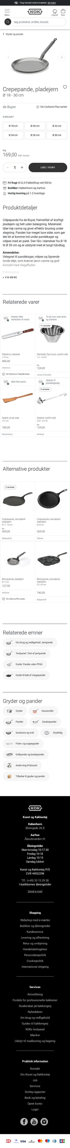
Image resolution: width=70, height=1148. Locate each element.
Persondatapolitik (35, 955)
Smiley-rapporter (35, 1092)
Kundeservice (35, 932)
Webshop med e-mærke (35, 920)
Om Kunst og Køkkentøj (35, 1074)
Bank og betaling (35, 1098)
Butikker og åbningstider (35, 926)
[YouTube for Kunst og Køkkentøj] (34, 1121)
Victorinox (6, 368)
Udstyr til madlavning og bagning (35, 1041)
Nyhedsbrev (35, 1012)
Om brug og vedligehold (35, 1017)
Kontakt (35, 1068)
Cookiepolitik (35, 961)
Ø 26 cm (35, 135)
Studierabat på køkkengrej (35, 1006)
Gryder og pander (14, 34)
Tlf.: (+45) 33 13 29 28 (35, 880)
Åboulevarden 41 (35, 839)
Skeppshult (6, 538)
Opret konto (35, 1103)
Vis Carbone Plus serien (53, 106)
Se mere (52, 3)
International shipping (35, 966)
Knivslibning (35, 994)
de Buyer (9, 107)
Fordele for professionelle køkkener (35, 1000)
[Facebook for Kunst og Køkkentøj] (24, 1121)
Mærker (35, 1035)
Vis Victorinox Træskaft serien (18, 374)
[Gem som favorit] (65, 87)
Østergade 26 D (35, 828)
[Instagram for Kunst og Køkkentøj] (44, 1121)
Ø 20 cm (35, 125)
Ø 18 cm (13, 125)
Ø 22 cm (56, 125)
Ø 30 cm (56, 135)
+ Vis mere (10, 277)
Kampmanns (7, 434)
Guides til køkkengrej (35, 1023)
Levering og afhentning (35, 937)
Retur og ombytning (35, 943)
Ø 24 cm (13, 135)
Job (35, 1080)
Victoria (40, 538)
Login (35, 1109)
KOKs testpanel (35, 1029)
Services (35, 1086)
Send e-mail (35, 891)
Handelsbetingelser (35, 949)
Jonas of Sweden (44, 375)
